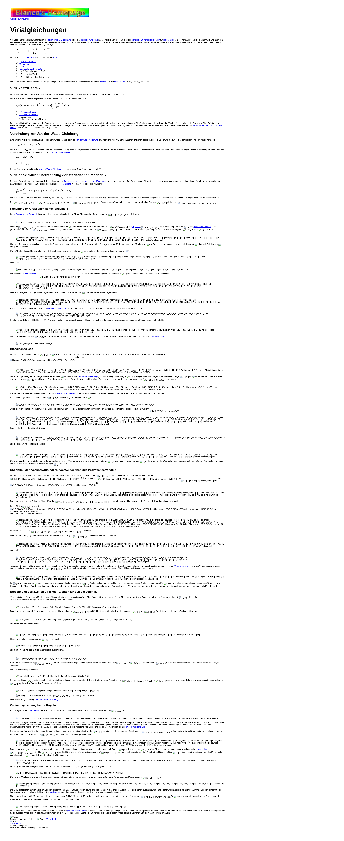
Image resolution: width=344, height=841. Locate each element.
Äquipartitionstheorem (56, 308)
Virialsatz (103, 82)
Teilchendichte (65, 184)
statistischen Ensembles (95, 181)
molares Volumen (28, 62)
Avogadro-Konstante (30, 112)
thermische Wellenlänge (88, 376)
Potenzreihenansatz (30, 274)
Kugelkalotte (202, 749)
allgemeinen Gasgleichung (59, 40)
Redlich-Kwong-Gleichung (63, 152)
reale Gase (168, 40)
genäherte (136, 40)
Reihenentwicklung (89, 40)
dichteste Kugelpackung (134, 727)
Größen (56, 57)
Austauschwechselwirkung (66, 393)
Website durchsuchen (19, 19)
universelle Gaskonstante (31, 69)
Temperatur (24, 64)
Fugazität (136, 227)
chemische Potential (202, 227)
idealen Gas (119, 82)
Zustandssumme (71, 181)
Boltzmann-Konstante (28, 115)
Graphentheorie (181, 566)
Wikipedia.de (51, 819)
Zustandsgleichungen (150, 40)
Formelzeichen (29, 57)
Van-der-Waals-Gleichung (87, 140)
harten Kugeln (34, 711)
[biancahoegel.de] (50, 17)
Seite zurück (15, 823)
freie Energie (54, 792)
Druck (21, 66)
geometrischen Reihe (76, 811)
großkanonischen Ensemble (25, 214)
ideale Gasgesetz (157, 336)
